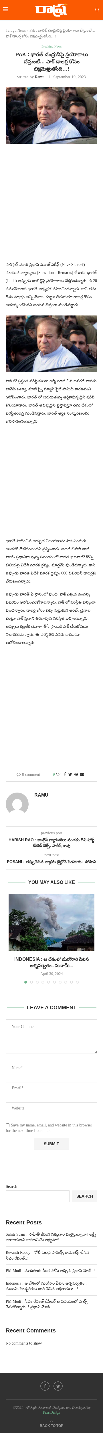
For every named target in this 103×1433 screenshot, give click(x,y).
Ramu (39, 77)
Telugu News (16, 30)
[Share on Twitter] (70, 774)
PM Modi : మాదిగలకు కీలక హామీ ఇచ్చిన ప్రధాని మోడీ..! (50, 1270)
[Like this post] (58, 774)
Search (11, 1186)
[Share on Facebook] (65, 774)
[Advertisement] (51, 206)
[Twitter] (58, 1386)
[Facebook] (44, 1386)
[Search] (97, 10)
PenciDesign (51, 1413)
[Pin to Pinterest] (76, 774)
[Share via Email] (82, 774)
